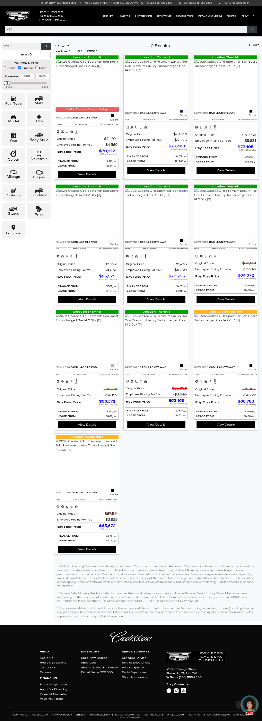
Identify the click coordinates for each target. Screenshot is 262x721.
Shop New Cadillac (94, 657)
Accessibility (40, 715)
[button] (108, 16)
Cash (42, 68)
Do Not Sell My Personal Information (115, 715)
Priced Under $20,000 (97, 672)
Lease (11, 68)
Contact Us (48, 667)
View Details (87, 174)
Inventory (90, 651)
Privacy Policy (62, 715)
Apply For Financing (53, 689)
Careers (45, 672)
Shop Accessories (134, 677)
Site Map (81, 715)
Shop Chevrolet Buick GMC (58, 3)
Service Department (136, 662)
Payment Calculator (53, 694)
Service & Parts (135, 651)
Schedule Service (134, 657)
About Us (46, 657)
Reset (25, 54)
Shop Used (89, 662)
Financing (48, 678)
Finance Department (54, 684)
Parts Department (134, 672)
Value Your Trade (51, 698)
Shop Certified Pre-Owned (99, 667)
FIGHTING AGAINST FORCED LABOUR (165, 715)
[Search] (252, 29)
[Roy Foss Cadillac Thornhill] (35, 16)
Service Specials (133, 667)
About (45, 651)
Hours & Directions (53, 662)
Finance (27, 68)
